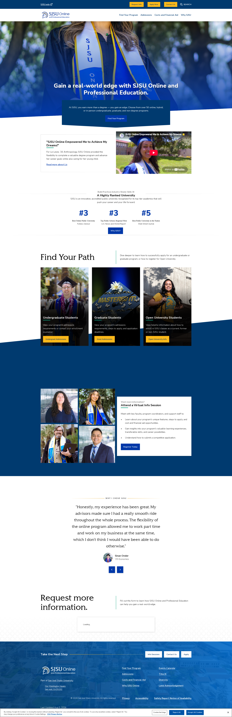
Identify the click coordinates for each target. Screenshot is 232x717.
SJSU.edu (45, 4)
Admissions (146, 15)
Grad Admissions (104, 339)
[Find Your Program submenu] (128, 17)
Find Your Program (128, 15)
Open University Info (157, 339)
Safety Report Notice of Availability (172, 698)
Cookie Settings (159, 712)
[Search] (185, 4)
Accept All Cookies (195, 712)
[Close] (228, 712)
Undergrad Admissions (56, 339)
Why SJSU (186, 15)
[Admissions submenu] (146, 17)
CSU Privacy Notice (54, 714)
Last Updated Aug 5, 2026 (53, 707)
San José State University (60, 680)
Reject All (177, 712)
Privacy (126, 698)
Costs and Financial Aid (166, 15)
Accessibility (141, 698)
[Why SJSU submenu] (186, 17)
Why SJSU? (115, 230)
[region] (116, 712)
